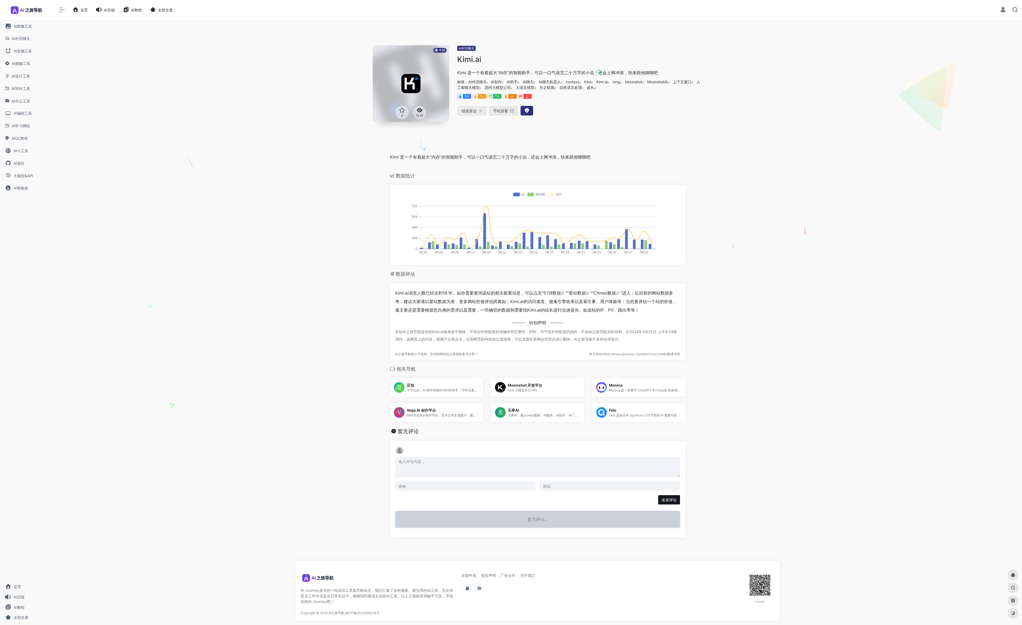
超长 (590, 87)
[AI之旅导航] (318, 579)
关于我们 (527, 575)
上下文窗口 (682, 82)
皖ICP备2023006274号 (362, 613)
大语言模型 (525, 87)
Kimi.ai (602, 82)
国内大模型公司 (498, 87)
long (616, 82)
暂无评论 (408, 431)
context (572, 82)
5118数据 (552, 293)
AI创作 (496, 82)
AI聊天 (528, 82)
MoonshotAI (657, 82)
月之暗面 (546, 87)
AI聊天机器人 (550, 82)
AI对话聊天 (466, 48)
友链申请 (468, 575)
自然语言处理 (570, 87)
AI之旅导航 (336, 613)
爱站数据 (577, 293)
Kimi (587, 82)
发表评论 (669, 500)
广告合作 (508, 575)
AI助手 (512, 82)
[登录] (1003, 10)
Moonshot (633, 82)
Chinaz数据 (605, 293)
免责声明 (488, 575)
